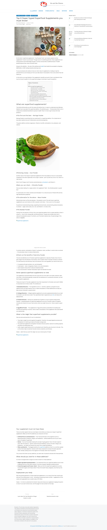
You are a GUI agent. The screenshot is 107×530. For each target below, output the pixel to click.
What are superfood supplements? (35, 86)
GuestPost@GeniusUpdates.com (70, 526)
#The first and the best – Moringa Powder (38, 87)
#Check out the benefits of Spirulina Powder (38, 93)
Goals (58, 10)
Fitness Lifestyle (49, 10)
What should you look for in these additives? (38, 99)
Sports (71, 10)
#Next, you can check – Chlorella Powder (38, 90)
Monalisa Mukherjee (21, 23)
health (42, 66)
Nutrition (64, 10)
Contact (35, 10)
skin (53, 295)
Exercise (41, 10)
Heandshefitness (55, 526)
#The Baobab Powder (34, 92)
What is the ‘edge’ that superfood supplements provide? (40, 96)
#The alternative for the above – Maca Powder (39, 91)
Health (28, 15)
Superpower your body (34, 100)
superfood (42, 447)
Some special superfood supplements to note (38, 95)
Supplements (34, 15)
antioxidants (45, 182)
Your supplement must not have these (37, 97)
